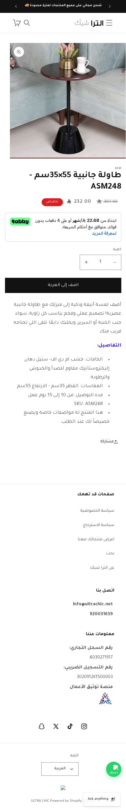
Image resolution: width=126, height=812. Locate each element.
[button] (109, 23)
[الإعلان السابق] (109, 6)
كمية (117, 250)
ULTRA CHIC (40, 801)
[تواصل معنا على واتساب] (113, 769)
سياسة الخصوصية (97, 511)
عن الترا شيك (102, 568)
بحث (110, 553)
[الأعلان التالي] (16, 6)
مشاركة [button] (107, 441)
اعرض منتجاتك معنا (96, 539)
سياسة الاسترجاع (98, 525)
